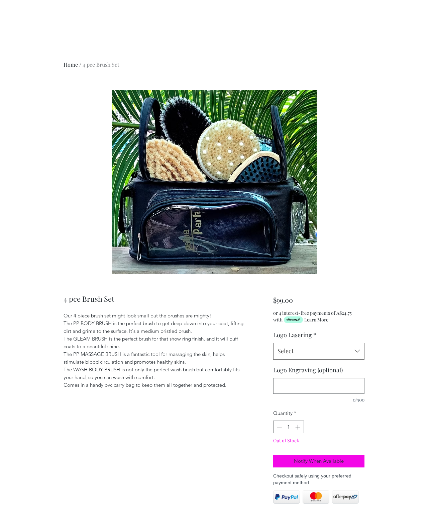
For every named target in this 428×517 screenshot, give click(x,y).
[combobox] (318, 351)
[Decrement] (278, 427)
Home (71, 64)
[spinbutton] (288, 427)
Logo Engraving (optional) (308, 370)
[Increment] (298, 427)
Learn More (316, 319)
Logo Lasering (294, 335)
